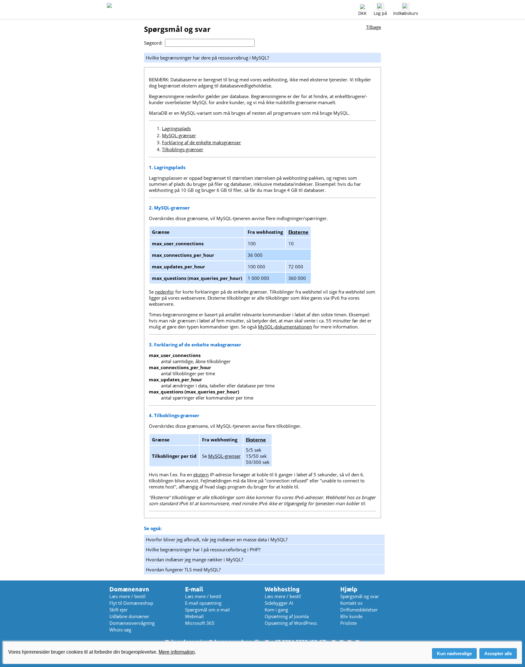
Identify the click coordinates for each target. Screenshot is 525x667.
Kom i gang (276, 610)
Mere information (177, 652)
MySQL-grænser (179, 135)
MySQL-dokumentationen (285, 327)
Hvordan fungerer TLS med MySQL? (183, 570)
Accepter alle (498, 653)
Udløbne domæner (129, 616)
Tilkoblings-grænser (182, 149)
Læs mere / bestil (127, 596)
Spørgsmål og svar (359, 596)
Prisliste (348, 623)
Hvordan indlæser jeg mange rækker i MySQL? (194, 559)
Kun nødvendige (454, 653)
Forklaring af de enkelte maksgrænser (201, 142)
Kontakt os (351, 603)
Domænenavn (129, 589)
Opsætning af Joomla (287, 616)
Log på (380, 13)
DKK (362, 13)
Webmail (194, 616)
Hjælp (348, 589)
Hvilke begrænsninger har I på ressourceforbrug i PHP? (203, 549)
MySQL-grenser (224, 456)
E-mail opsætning (203, 603)
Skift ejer (118, 610)
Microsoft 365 (199, 623)
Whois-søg (120, 630)
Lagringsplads (176, 128)
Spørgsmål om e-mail (207, 610)
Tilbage (373, 27)
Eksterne (298, 232)
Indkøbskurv (405, 13)
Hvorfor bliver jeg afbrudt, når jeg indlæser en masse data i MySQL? (216, 539)
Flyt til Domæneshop (131, 603)
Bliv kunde (351, 616)
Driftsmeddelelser (359, 610)
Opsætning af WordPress (291, 623)
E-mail (194, 589)
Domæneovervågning (132, 623)
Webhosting (282, 589)
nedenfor (164, 292)
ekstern (201, 474)
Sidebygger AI (279, 603)
